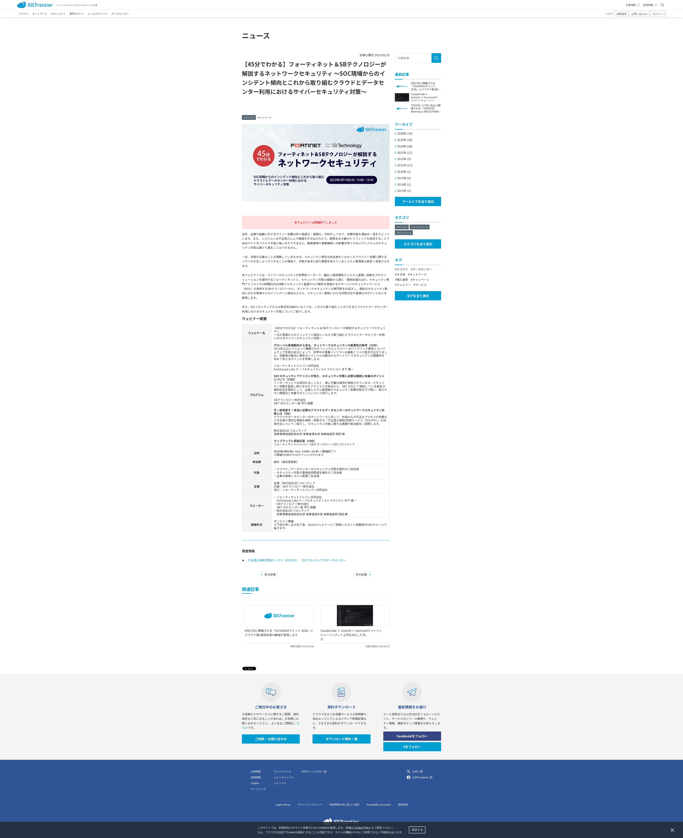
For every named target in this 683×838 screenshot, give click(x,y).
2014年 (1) (404, 184)
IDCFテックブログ (312, 771)
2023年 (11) (404, 153)
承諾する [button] (417, 829)
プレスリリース (403, 232)
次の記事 (361, 574)
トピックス (248, 117)
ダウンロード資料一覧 (341, 738)
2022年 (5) (404, 159)
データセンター (422, 269)
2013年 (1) (404, 191)
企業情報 (256, 771)
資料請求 (622, 13)
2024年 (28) (404, 146)
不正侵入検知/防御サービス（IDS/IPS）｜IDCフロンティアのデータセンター (297, 560)
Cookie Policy (362, 827)
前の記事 (270, 574)
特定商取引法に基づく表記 (344, 804)
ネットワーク (265, 117)
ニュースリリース (419, 226)
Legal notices (282, 804)
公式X (415, 771)
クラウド (402, 269)
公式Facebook (420, 777)
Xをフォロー (412, 746)
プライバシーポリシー (309, 804)
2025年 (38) (404, 140)
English (255, 783)
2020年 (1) (404, 172)
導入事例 (402, 279)
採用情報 (256, 777)
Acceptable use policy (378, 804)
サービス (421, 285)
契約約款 (403, 804)
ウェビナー (404, 285)
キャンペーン (420, 279)
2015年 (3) (404, 178)
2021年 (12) (404, 165)
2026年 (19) (404, 133)
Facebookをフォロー (412, 736)
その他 (401, 274)
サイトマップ (258, 789)
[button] (405, 832)
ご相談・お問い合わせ (271, 738)
